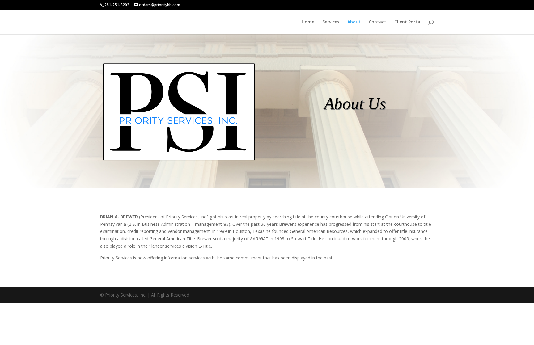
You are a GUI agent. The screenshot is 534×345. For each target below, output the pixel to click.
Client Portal (408, 22)
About (354, 22)
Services (330, 22)
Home (308, 22)
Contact (377, 22)
